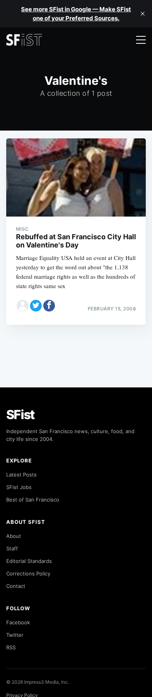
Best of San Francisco (32, 499)
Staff (12, 548)
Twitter (14, 635)
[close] (142, 13)
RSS (11, 647)
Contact (15, 586)
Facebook (18, 622)
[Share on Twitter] (35, 305)
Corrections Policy (28, 573)
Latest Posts (21, 474)
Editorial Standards (29, 561)
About (13, 536)
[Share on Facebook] (49, 305)
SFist (20, 414)
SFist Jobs (19, 487)
